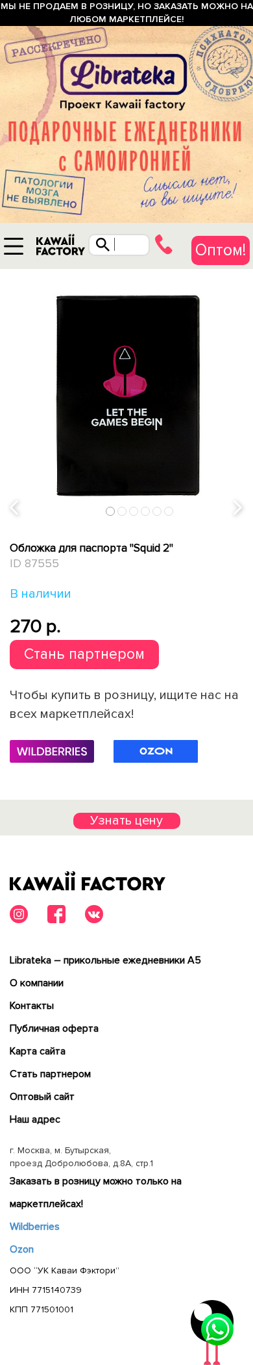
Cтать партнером (50, 1073)
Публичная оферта (54, 1028)
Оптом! (220, 250)
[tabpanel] (126, 395)
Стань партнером (84, 654)
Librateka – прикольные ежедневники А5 (105, 960)
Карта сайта (38, 1051)
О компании (37, 982)
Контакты (32, 1005)
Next (238, 507)
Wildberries (35, 1226)
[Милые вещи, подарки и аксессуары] (60, 248)
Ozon (22, 1249)
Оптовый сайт (42, 1096)
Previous (15, 507)
